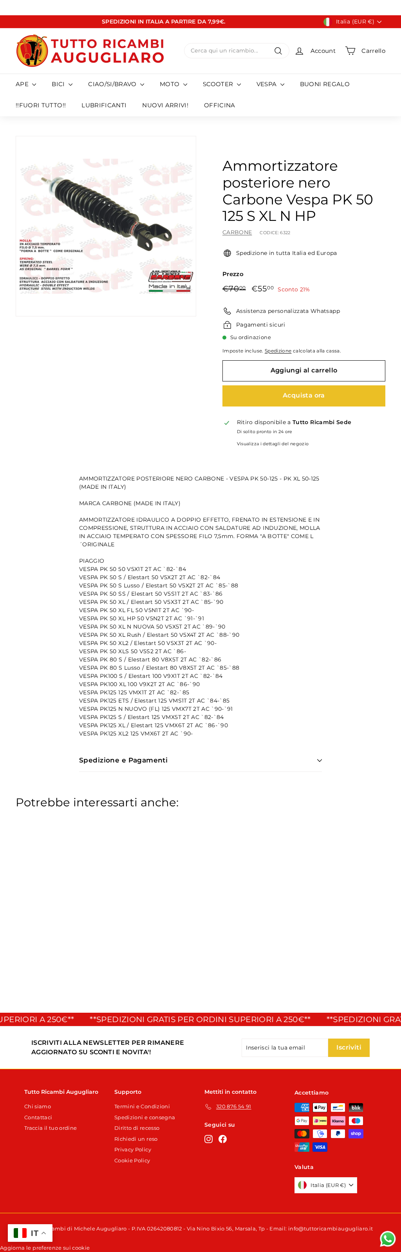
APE (23, 84)
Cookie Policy (132, 1160)
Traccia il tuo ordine (50, 1128)
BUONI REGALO (325, 84)
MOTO (170, 84)
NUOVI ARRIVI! (165, 105)
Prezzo (233, 274)
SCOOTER (219, 84)
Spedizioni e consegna (144, 1117)
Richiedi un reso (136, 1139)
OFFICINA (219, 105)
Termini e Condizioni (142, 1106)
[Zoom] (106, 226)
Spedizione (278, 351)
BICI (59, 84)
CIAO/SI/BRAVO (113, 84)
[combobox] (236, 50)
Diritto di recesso (136, 1128)
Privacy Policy (132, 1149)
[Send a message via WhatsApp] (388, 1239)
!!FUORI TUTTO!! (41, 105)
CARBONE (237, 232)
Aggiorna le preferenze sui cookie (45, 1248)
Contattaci (38, 1117)
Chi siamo (37, 1106)
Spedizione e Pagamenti (123, 760)
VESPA (267, 84)
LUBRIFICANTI (103, 105)
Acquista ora (304, 395)
